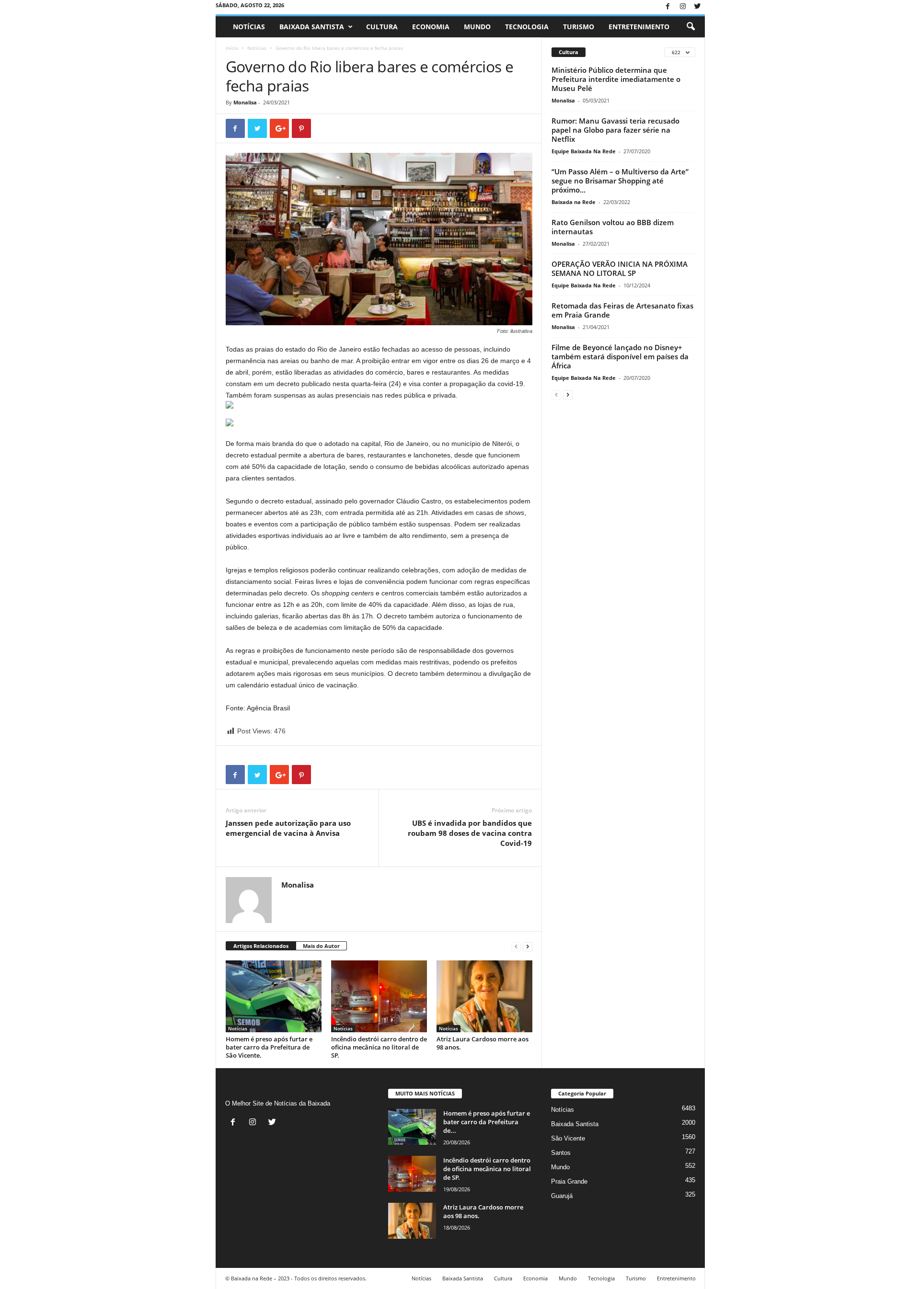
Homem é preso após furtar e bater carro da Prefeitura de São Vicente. (269, 1047)
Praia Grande (569, 1181)
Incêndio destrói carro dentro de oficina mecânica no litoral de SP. (379, 1047)
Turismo (578, 26)
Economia (430, 26)
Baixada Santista (311, 26)
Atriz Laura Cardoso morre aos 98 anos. (483, 1043)
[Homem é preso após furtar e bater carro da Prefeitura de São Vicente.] (274, 996)
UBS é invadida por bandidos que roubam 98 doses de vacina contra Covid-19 (470, 833)
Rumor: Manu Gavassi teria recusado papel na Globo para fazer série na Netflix (615, 130)
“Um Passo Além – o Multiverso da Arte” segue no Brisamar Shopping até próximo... (620, 180)
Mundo (477, 26)
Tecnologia (527, 26)
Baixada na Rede (574, 201)
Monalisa (245, 102)
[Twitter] (697, 7)
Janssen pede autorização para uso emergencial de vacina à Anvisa (288, 828)
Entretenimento (639, 26)
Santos (561, 1152)
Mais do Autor (321, 945)
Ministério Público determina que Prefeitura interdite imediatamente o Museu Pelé (616, 79)
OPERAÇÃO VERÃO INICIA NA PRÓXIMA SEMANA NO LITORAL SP (620, 268)
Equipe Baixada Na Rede (584, 151)
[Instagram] (683, 7)
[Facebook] (668, 7)
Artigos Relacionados (260, 945)
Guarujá (562, 1195)
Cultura (382, 26)
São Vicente (568, 1138)
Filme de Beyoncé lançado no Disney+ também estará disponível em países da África (620, 356)
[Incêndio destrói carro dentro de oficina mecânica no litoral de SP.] (379, 996)
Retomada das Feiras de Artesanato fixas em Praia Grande (622, 310)
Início (232, 48)
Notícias (249, 26)
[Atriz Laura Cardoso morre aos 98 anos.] (484, 996)
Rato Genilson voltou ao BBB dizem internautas (613, 226)
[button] (690, 26)
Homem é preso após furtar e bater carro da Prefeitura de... (486, 1122)
